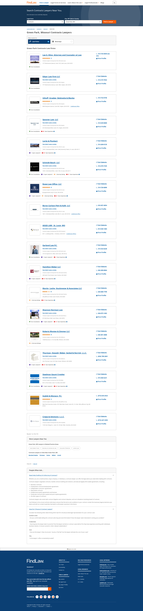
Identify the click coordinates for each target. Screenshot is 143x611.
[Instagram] (49, 596)
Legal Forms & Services (83, 564)
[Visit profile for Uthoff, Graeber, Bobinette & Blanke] (34, 102)
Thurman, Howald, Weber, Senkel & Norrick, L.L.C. (65, 353)
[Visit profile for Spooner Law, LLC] (34, 123)
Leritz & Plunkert (50, 141)
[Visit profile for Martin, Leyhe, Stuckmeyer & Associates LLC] (34, 292)
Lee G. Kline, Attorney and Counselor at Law (62, 55)
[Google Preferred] (57, 596)
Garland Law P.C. (50, 245)
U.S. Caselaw (81, 579)
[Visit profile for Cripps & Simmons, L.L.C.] (34, 421)
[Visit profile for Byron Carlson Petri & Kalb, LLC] (34, 209)
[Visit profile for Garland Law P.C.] (34, 249)
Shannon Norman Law (53, 310)
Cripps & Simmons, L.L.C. (53, 416)
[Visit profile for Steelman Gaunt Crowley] (34, 378)
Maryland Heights (33, 455)
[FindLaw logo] (32, 2)
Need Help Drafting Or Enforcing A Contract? (43, 475)
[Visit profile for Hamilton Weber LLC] (34, 271)
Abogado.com (103, 576)
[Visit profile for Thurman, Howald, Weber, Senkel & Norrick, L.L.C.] (34, 357)
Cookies (48, 606)
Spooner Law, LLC (50, 119)
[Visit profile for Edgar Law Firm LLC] (34, 80)
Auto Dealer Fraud (34, 448)
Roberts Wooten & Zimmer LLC (56, 331)
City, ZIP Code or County (72, 19)
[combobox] (45, 21)
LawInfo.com (103, 582)
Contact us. (41, 573)
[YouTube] (41, 596)
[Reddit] (53, 596)
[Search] (114, 2)
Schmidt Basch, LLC (51, 162)
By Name (61, 587)
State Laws (80, 576)
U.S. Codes (80, 582)
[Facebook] (37, 596)
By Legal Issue (62, 582)
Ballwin (54, 455)
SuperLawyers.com (104, 570)
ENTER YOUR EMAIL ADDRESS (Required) (37, 586)
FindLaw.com (103, 564)
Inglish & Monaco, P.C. (52, 396)
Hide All (35, 464)
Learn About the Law (83, 573)
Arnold (59, 455)
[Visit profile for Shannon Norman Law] (34, 314)
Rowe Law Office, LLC (52, 184)
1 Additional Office (74, 106)
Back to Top (72, 549)
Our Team (61, 564)
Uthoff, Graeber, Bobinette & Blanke (58, 98)
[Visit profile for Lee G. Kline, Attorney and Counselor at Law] (34, 59)
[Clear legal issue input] (62, 21)
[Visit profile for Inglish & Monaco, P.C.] (34, 400)
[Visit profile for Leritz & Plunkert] (34, 145)
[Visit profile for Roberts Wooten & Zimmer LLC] (34, 335)
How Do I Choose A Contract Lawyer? (40, 509)
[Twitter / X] (45, 596)
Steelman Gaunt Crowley (54, 374)
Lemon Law (76, 448)
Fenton (48, 455)
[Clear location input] (100, 21)
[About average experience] (54, 131)
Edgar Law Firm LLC (51, 76)
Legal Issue (30, 19)
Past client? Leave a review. (50, 79)
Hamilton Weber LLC (52, 267)
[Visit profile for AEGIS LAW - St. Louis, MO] (34, 229)
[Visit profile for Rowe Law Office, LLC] (34, 188)
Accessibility (62, 567)
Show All (29, 464)
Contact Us (61, 570)
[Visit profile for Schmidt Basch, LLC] (34, 166)
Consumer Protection (65, 448)
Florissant (42, 455)
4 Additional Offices (71, 233)
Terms (28, 606)
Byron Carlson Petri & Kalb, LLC (56, 205)
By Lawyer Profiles (63, 584)
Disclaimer (41, 606)
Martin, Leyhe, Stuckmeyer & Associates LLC (62, 288)
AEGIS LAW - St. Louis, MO (54, 225)
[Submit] (49, 589)
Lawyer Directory (31, 29)
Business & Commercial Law (49, 448)
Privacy (34, 606)
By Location (61, 579)
